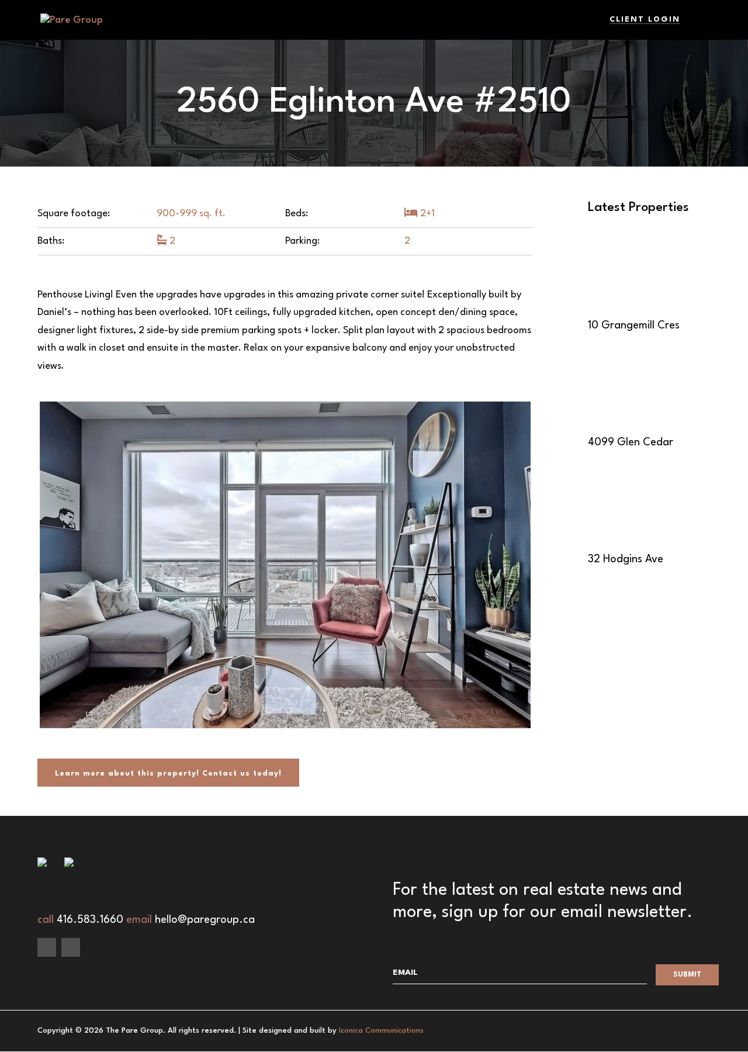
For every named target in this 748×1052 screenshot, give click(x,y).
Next (513, 564)
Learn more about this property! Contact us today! (168, 773)
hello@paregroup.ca (205, 920)
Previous (57, 733)
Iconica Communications (381, 1030)
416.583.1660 (90, 920)
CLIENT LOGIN (645, 19)
